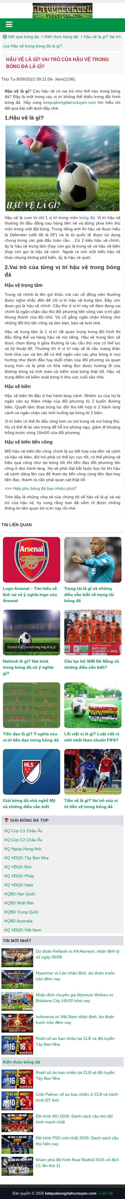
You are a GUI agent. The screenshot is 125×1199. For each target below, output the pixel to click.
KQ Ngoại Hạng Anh (22, 848)
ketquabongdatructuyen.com (69, 102)
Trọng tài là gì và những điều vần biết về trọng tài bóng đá (89, 594)
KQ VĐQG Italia (18, 885)
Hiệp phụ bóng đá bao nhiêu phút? (45, 488)
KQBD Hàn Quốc (19, 894)
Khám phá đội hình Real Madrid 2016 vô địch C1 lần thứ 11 (77, 1162)
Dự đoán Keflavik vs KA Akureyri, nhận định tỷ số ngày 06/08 (77, 954)
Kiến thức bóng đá (61, 36)
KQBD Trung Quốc (21, 912)
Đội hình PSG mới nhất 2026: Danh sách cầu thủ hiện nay (77, 1141)
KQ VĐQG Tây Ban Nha (26, 857)
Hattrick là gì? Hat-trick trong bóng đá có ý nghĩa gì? (28, 667)
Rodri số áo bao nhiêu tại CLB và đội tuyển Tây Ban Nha (75, 1041)
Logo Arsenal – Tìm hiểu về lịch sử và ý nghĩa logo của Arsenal (30, 594)
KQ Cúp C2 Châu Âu (23, 839)
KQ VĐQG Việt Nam (22, 930)
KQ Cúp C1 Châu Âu (23, 830)
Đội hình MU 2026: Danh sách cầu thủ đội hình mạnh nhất (74, 1119)
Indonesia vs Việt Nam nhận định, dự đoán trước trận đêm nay (75, 1019)
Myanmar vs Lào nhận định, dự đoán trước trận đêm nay (75, 976)
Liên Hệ (106, 1193)
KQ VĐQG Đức (18, 866)
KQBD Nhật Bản (19, 903)
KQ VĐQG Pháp (19, 876)
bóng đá (87, 217)
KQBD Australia (18, 921)
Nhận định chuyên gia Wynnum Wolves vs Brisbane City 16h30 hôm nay (74, 997)
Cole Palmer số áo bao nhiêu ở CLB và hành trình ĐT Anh (77, 1097)
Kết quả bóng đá (23, 36)
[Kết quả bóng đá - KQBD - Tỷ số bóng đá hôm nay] (62, 10)
